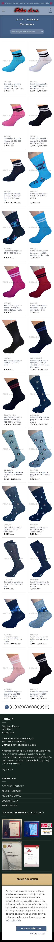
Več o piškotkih (13, 920)
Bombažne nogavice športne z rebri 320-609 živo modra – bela (39, 253)
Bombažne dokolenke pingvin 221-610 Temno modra (39, 419)
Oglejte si (6, 769)
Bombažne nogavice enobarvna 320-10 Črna (13, 362)
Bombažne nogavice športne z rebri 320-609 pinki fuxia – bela (13, 307)
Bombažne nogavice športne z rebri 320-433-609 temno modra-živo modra (40, 363)
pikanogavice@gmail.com (23, 745)
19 (31, 707)
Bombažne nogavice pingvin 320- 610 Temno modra (39, 529)
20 (37, 707)
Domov (20, 19)
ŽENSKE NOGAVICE (12, 791)
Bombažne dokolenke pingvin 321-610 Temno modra (39, 584)
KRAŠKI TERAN (9, 805)
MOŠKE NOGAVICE (11, 796)
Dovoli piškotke (31, 928)
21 (42, 707)
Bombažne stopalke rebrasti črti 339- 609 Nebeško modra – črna (13, 86)
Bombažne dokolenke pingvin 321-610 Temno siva (13, 584)
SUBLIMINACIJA (10, 801)
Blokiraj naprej (37, 933)
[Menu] (3, 11)
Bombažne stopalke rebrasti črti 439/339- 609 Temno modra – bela (12, 197)
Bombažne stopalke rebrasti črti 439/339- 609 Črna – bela (39, 141)
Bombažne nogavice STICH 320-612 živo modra (39, 196)
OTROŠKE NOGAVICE (13, 786)
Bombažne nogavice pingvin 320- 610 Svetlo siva (40, 474)
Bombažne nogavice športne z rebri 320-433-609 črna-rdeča (13, 419)
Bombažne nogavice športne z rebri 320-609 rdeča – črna (39, 307)
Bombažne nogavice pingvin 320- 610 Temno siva (13, 529)
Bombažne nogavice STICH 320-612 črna (13, 252)
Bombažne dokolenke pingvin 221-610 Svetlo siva (13, 474)
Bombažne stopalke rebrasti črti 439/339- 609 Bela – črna (39, 86)
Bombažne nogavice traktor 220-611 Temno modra (13, 639)
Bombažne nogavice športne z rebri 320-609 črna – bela (39, 694)
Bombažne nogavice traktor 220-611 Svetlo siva (39, 639)
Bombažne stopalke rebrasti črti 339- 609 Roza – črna (12, 141)
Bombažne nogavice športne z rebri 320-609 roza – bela (13, 694)
